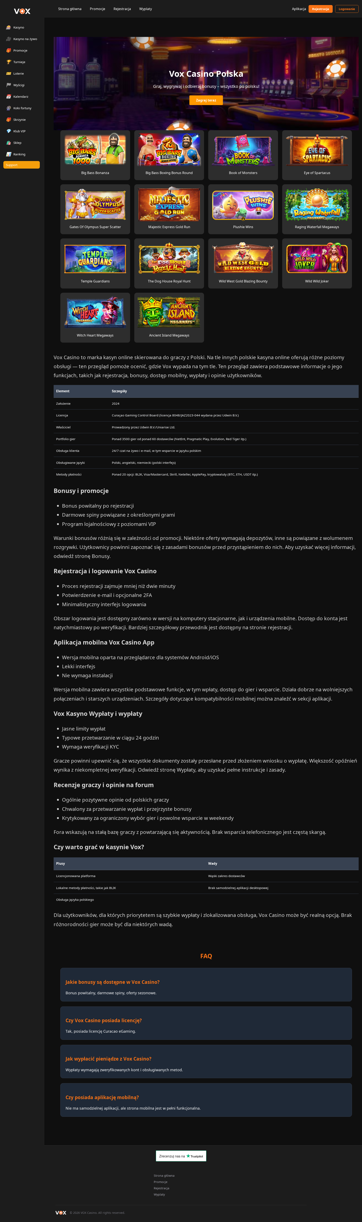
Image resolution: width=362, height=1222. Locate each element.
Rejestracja (122, 8)
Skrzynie (16, 119)
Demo (95, 145)
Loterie (15, 73)
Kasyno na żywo (21, 39)
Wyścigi (15, 85)
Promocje (97, 8)
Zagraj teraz (206, 100)
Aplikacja (299, 8)
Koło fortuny (18, 108)
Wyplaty (145, 8)
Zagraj (95, 153)
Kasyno (15, 27)
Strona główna (69, 8)
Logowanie (347, 9)
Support (11, 165)
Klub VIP (16, 131)
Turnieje (15, 62)
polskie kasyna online (264, 357)
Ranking (15, 154)
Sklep (13, 142)
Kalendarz (17, 96)
